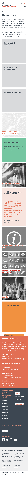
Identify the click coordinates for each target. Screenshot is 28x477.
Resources (4, 403)
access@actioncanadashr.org (15, 359)
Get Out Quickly (20, 404)
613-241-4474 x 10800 (8, 375)
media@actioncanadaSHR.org (11, 385)
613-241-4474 (6, 367)
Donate (18, 393)
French (21, 2)
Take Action (5, 412)
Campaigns (5, 418)
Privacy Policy (22, 472)
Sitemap (4, 474)
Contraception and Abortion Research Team (6, 461)
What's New (5, 406)
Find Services (18, 399)
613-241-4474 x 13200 (8, 383)
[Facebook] (3, 440)
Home (3, 11)
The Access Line (7, 342)
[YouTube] (15, 440)
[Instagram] (11, 440)
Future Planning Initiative (6, 466)
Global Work (5, 409)
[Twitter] (7, 440)
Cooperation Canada (19, 460)
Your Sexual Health (19, 396)
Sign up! (5, 431)
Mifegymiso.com (9, 335)
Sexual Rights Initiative (17, 466)
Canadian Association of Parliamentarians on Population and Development (19, 455)
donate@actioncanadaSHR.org (11, 377)
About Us (4, 400)
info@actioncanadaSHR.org (10, 369)
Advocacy (4, 415)
